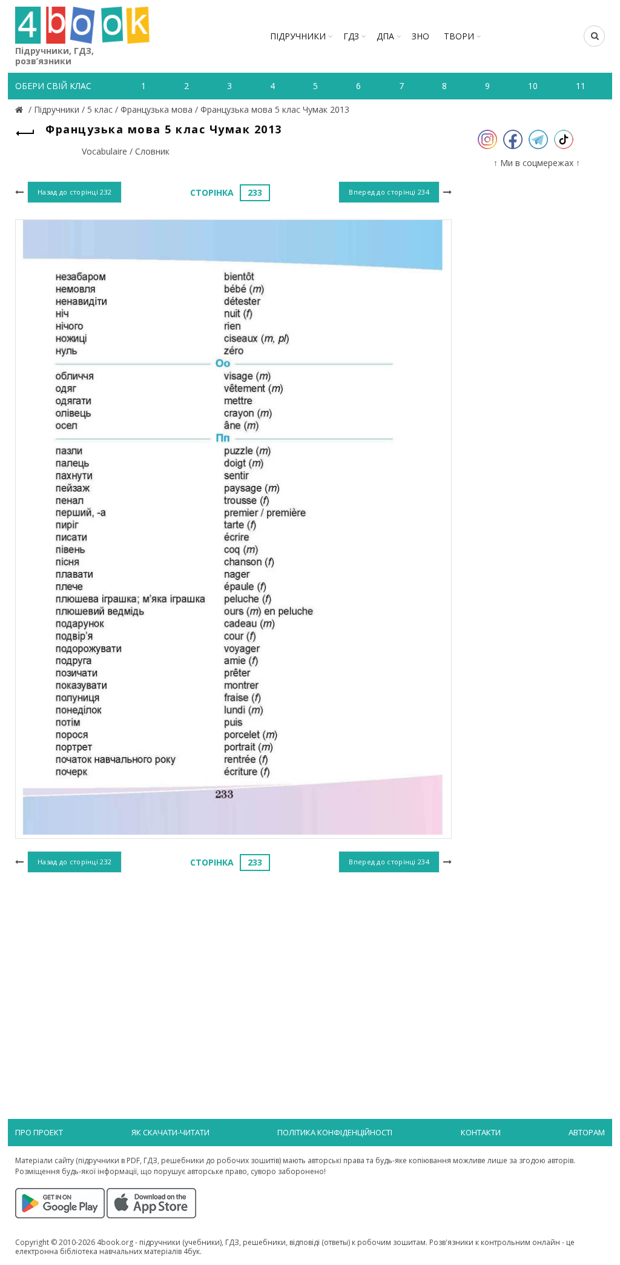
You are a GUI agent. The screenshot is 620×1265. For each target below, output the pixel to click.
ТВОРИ (459, 36)
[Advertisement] (233, 975)
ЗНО (420, 36)
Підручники (298, 36)
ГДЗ (351, 36)
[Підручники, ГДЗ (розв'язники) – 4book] (20, 109)
